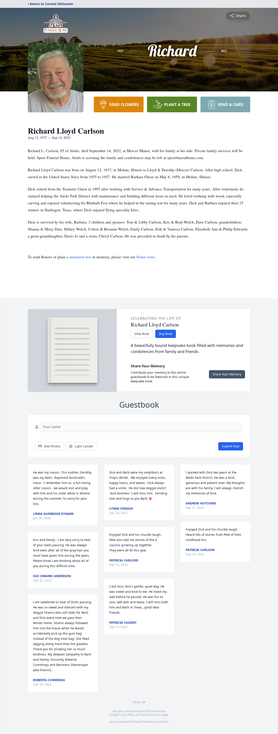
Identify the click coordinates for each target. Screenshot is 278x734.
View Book (141, 334)
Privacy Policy (127, 715)
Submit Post (230, 446)
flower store (145, 256)
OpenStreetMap (143, 722)
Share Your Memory (227, 374)
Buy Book (165, 334)
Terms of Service (151, 715)
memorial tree (80, 256)
